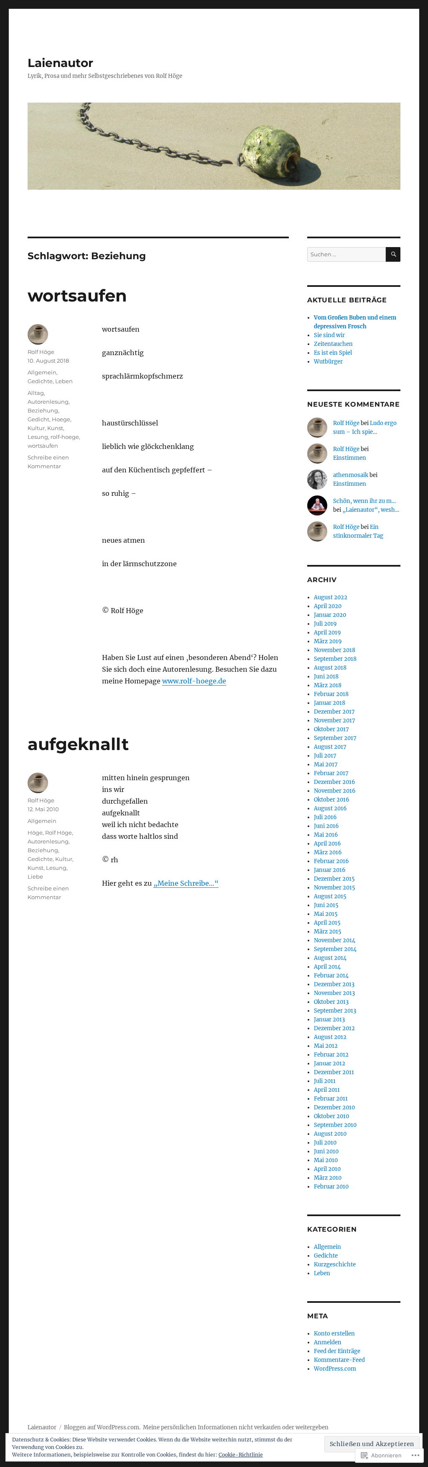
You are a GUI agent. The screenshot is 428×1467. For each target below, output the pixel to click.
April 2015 (327, 922)
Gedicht (38, 419)
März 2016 (328, 852)
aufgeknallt (78, 744)
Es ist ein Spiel (333, 352)
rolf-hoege (65, 436)
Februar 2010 (331, 1186)
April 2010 (327, 1169)
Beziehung (43, 410)
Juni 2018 (326, 676)
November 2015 (334, 887)
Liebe (35, 876)
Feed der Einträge (337, 1351)
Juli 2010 (325, 1142)
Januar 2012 (329, 1063)
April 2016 (327, 843)
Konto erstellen (334, 1333)
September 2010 (335, 1125)
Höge (35, 832)
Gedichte (40, 381)
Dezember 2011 (334, 1072)
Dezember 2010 (334, 1107)
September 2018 (335, 659)
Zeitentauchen (333, 344)
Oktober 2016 (331, 799)
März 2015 (327, 931)
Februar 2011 (331, 1098)
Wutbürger (328, 361)
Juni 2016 (326, 826)
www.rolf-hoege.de (194, 681)
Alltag (36, 392)
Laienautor (60, 63)
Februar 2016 (331, 861)
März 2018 (327, 685)
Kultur (36, 428)
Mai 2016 (326, 834)
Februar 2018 (331, 694)
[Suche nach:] (346, 254)
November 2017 (334, 720)
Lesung (38, 436)
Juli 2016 (325, 817)
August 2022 (330, 597)
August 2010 (330, 1133)
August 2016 (330, 808)
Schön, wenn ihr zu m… (364, 501)
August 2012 (330, 1037)
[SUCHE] (393, 254)
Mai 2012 (326, 1045)
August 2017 (330, 746)
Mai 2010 (326, 1160)
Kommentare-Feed (339, 1360)
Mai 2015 (326, 914)
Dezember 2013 (334, 984)
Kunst (55, 428)
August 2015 (330, 896)
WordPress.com (335, 1368)
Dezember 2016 (334, 782)
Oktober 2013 (331, 1002)
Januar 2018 (329, 702)
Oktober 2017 (331, 729)
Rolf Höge (41, 351)
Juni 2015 (326, 905)
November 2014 (334, 940)
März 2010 (327, 1177)
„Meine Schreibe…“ (186, 883)
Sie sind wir (329, 335)
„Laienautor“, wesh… (370, 509)
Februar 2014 (331, 975)
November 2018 (334, 650)
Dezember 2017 (334, 711)
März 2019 (328, 641)
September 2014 (335, 949)
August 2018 (330, 667)
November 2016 (335, 790)
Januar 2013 (329, 1019)
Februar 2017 (331, 773)
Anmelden (327, 1342)
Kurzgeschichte (335, 1264)
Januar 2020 (330, 615)
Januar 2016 (330, 870)
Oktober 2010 (331, 1116)
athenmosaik (350, 475)
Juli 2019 (325, 623)
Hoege (61, 419)
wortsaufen (77, 295)
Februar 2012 (331, 1054)
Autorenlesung (48, 401)
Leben (64, 381)
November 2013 (334, 993)
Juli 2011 (325, 1081)
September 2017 (335, 738)
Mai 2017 (326, 764)
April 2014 (327, 966)
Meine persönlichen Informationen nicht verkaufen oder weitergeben (236, 1427)
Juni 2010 (326, 1151)
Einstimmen (349, 457)
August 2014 (330, 958)
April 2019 (327, 632)
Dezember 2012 (334, 1028)
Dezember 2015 (334, 878)
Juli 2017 (325, 755)
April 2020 (327, 606)
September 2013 (335, 1010)
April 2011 (327, 1089)
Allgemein (42, 372)
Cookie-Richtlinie (241, 1455)
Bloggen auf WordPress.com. (102, 1427)
